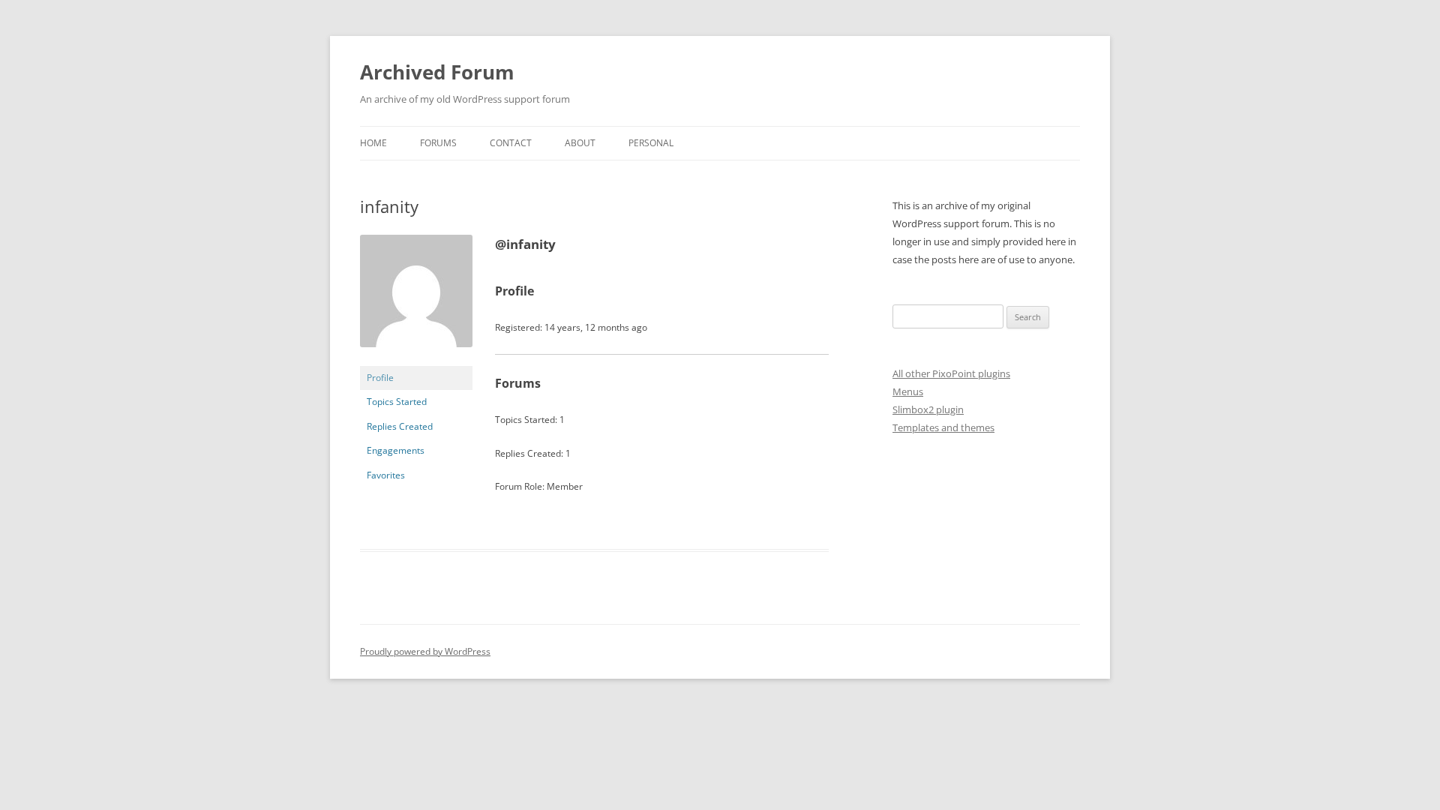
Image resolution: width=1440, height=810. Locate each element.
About (580, 142)
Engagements (395, 450)
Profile (380, 377)
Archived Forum (437, 72)
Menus (907, 391)
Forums (438, 142)
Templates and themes (943, 427)
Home (373, 142)
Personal (651, 142)
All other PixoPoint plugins (951, 373)
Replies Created (400, 426)
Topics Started (397, 401)
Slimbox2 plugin (928, 409)
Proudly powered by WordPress (425, 651)
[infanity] (416, 358)
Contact (511, 142)
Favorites (386, 475)
